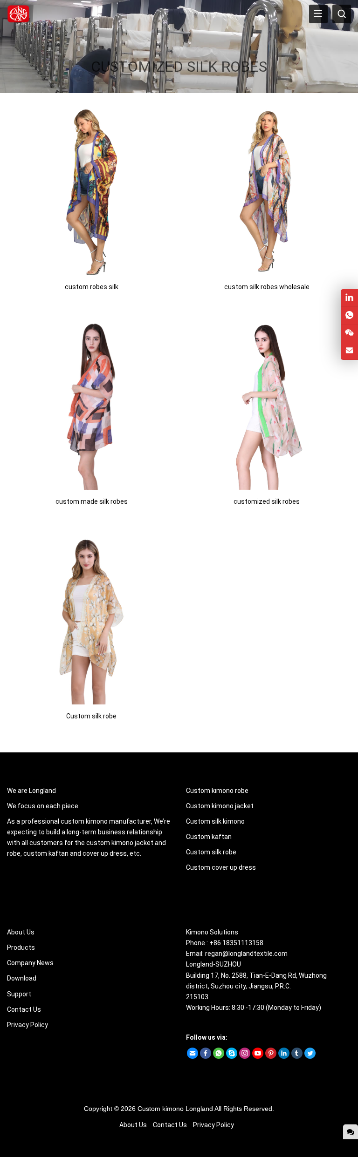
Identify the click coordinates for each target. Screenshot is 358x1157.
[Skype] (231, 1056)
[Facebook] (205, 1056)
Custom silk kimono (215, 821)
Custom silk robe (211, 852)
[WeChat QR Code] (349, 333)
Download (21, 978)
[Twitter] (310, 1056)
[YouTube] (257, 1056)
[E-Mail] (192, 1056)
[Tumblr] (296, 1056)
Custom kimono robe (217, 790)
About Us (20, 932)
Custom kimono (161, 1108)
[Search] (341, 14)
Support (19, 994)
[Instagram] (244, 1056)
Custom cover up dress (221, 867)
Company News (30, 963)
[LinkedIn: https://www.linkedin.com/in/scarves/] (349, 297)
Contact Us (24, 1009)
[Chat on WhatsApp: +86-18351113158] (349, 315)
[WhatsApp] (218, 1056)
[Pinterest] (270, 1056)
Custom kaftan (209, 836)
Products (21, 947)
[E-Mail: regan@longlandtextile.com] (349, 350)
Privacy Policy (27, 1024)
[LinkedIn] (283, 1056)
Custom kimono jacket (220, 806)
